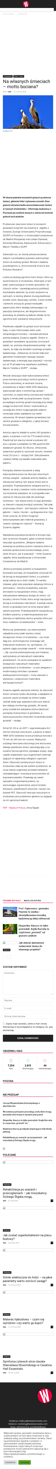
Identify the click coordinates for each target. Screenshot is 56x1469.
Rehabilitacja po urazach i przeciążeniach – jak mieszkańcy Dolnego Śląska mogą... (25, 1193)
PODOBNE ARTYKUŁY (12, 901)
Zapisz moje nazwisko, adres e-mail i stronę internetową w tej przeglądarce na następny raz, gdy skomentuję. (28, 1026)
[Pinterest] (28, 886)
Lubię (11, 1059)
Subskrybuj (45, 1059)
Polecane (7, 1185)
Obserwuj (28, 1059)
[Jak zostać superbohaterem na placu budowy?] (28, 1219)
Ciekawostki (22, 14)
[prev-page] (4, 957)
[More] (41, 886)
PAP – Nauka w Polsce (14, 807)
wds (9, 92)
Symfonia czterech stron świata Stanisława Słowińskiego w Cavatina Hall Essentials (27, 1365)
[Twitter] (21, 886)
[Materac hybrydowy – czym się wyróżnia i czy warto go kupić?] (28, 1303)
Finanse (6, 950)
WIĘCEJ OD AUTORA (32, 901)
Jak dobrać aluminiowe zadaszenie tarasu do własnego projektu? (31, 946)
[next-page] (9, 957)
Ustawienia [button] (10, 1462)
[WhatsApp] (34, 886)
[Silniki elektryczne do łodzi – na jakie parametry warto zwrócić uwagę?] (28, 1261)
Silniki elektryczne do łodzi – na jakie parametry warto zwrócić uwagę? (27, 1279)
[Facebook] (15, 886)
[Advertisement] (28, 45)
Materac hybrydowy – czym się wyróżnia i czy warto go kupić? (23, 1321)
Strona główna (9, 14)
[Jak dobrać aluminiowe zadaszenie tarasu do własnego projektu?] (10, 946)
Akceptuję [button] (24, 1462)
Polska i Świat (18, 76)
